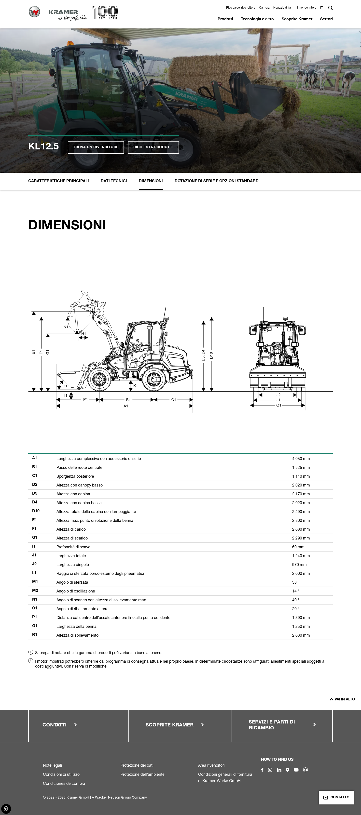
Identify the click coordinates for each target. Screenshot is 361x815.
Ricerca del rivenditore (240, 7)
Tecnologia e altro (257, 20)
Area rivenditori (211, 765)
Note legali (52, 765)
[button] (322, 7)
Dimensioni (151, 182)
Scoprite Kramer (297, 20)
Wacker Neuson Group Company (121, 797)
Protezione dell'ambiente (143, 774)
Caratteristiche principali (58, 182)
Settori (326, 20)
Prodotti (225, 20)
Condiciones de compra (64, 783)
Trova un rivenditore (96, 147)
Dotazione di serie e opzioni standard (217, 182)
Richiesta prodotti (153, 147)
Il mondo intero (306, 7)
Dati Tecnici (114, 182)
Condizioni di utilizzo (61, 774)
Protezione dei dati (137, 765)
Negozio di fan (282, 7)
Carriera (264, 7)
